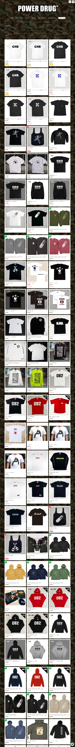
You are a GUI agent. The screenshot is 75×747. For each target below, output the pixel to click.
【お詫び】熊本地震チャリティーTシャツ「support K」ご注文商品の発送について (38, 22)
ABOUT (17, 17)
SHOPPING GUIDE (52, 17)
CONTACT (44, 17)
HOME (12, 17)
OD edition (7, 35)
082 (5, 32)
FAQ (39, 17)
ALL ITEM (27, 17)
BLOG (22, 17)
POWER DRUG (7, 28)
